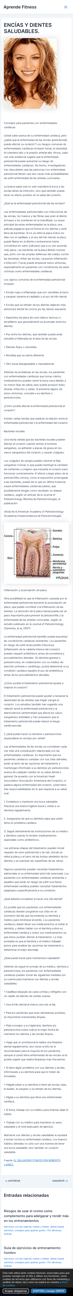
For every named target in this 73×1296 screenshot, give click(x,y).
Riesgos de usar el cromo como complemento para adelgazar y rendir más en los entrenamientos (36, 1216)
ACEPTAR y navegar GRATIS (48, 1291)
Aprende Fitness (20, 7)
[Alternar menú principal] (65, 7)
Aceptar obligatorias (16, 1291)
